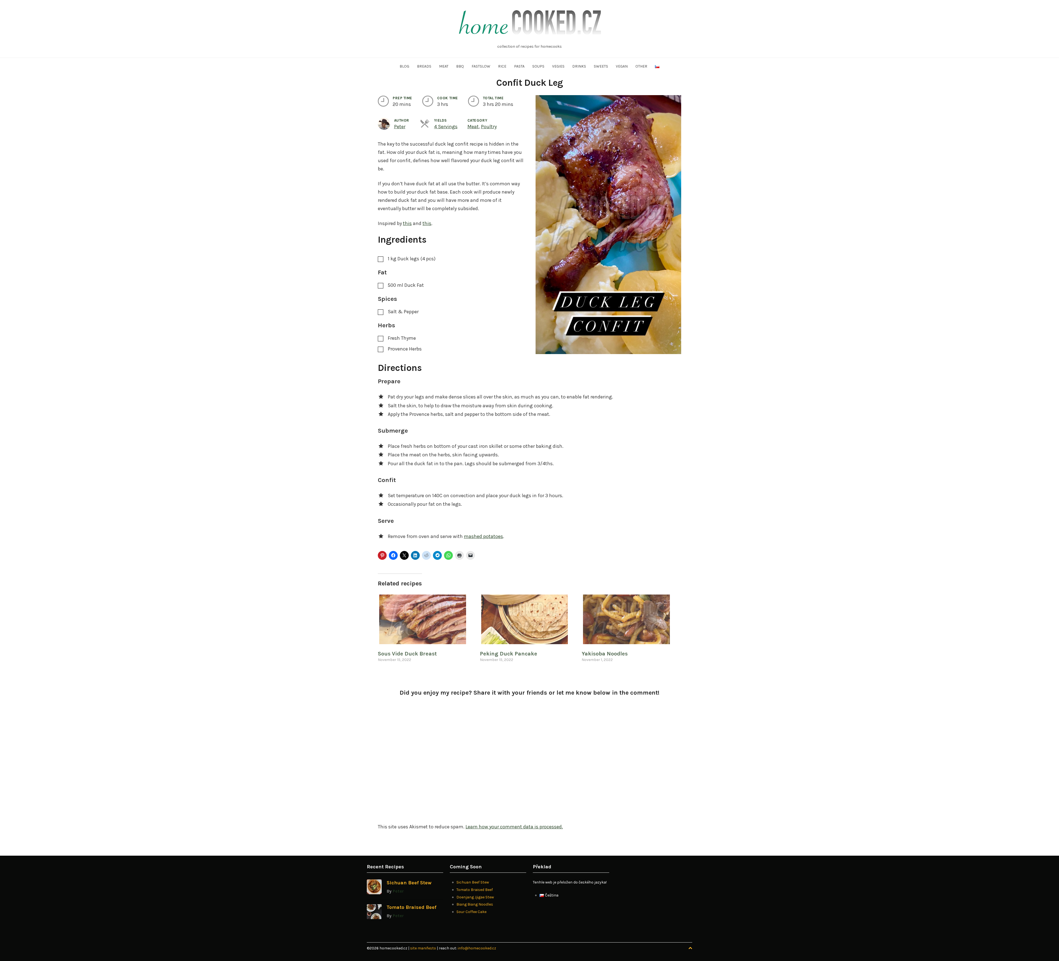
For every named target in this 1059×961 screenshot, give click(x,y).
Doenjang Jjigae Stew (475, 897)
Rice (502, 66)
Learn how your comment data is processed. (514, 827)
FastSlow (481, 66)
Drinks (579, 66)
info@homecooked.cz (477, 948)
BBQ (460, 66)
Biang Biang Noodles (474, 904)
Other (641, 66)
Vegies (558, 66)
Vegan (622, 66)
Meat (443, 66)
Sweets (601, 66)
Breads (424, 66)
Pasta (519, 66)
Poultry (489, 127)
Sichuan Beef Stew (409, 883)
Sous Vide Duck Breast (407, 654)
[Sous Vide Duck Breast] (426, 619)
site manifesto (423, 948)
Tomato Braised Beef (411, 907)
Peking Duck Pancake (508, 654)
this (407, 223)
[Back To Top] (690, 948)
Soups (538, 66)
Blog (404, 66)
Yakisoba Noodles (605, 654)
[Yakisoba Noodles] (630, 619)
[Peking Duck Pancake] (528, 619)
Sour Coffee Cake (471, 911)
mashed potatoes (483, 536)
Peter (399, 127)
